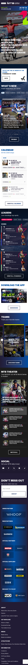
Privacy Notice (4, 653)
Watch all (14, 452)
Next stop (4, 7)
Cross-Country (10, 92)
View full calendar (14, 203)
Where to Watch (5, 622)
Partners (3, 613)
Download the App (5, 625)
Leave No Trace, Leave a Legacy (9, 615)
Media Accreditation (6, 637)
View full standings (14, 276)
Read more (6, 58)
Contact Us (4, 651)
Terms (2, 658)
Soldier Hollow (6, 9)
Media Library (4, 634)
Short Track (20, 92)
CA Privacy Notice (5, 656)
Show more (14, 308)
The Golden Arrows (6, 627)
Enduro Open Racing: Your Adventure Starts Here (13, 644)
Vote (6, 78)
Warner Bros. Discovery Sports (8, 610)
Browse (14, 139)
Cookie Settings (5, 663)
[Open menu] (25, 3)
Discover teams (14, 362)
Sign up (14, 494)
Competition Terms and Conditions (9, 661)
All (3, 92)
